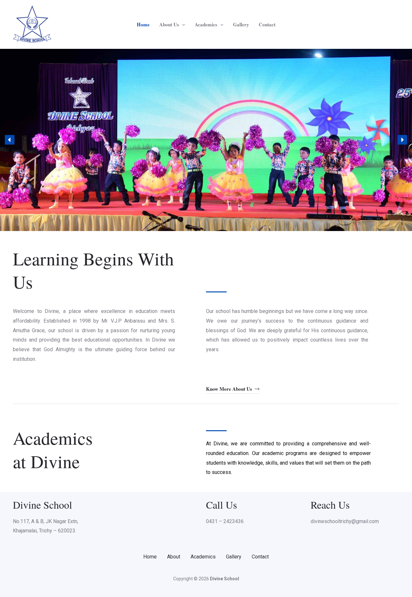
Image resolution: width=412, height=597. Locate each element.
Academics (206, 24)
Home (143, 24)
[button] (182, 24)
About (173, 557)
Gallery (241, 24)
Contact (267, 24)
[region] (206, 140)
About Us (169, 24)
